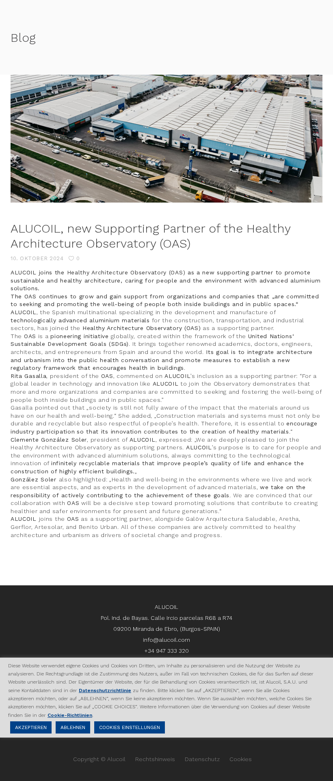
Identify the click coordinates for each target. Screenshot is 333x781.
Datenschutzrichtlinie (105, 690)
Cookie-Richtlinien (70, 715)
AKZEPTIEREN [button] (31, 727)
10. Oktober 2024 (37, 258)
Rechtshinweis (155, 759)
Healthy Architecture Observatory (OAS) (126, 272)
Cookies (240, 759)
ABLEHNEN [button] (73, 727)
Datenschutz (202, 759)
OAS (30, 336)
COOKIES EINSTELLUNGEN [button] (129, 727)
